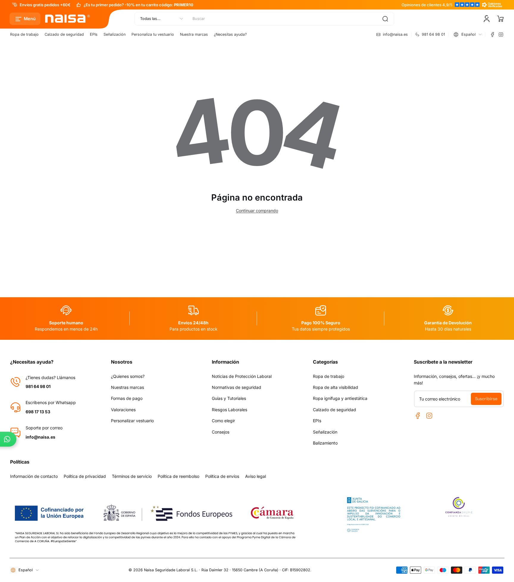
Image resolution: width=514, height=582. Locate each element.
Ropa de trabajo (24, 34)
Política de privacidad (85, 476)
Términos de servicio (132, 476)
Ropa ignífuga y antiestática (340, 398)
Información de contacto (34, 476)
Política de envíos (222, 476)
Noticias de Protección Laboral (242, 376)
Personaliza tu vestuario (152, 34)
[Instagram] (500, 34)
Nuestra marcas (194, 34)
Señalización (115, 34)
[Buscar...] (385, 19)
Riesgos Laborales (229, 409)
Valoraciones (123, 409)
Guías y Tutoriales (229, 398)
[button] (25, 18)
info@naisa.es (40, 436)
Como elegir (223, 420)
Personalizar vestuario (132, 420)
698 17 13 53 (38, 411)
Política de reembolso (178, 476)
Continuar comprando (257, 210)
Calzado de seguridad (64, 34)
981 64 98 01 (38, 386)
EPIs (94, 34)
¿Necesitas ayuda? (230, 34)
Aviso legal (255, 476)
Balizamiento (325, 442)
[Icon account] (486, 18)
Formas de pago (126, 398)
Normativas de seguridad (236, 387)
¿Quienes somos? (128, 376)
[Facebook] (492, 34)
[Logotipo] (68, 19)
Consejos (220, 431)
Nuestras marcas (127, 387)
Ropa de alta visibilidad (335, 387)
